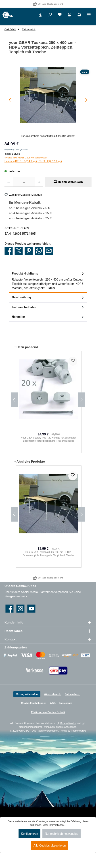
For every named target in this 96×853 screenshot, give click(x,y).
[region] (48, 102)
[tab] (48, 281)
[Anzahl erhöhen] (39, 182)
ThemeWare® (78, 730)
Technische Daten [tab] (24, 307)
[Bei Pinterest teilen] (29, 251)
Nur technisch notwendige (61, 833)
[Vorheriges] (10, 100)
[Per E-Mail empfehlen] (49, 251)
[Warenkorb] (79, 15)
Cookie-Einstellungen (33, 703)
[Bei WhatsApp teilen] (39, 251)
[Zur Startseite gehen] (7, 15)
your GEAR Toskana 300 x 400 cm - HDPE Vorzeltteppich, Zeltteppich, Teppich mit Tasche (48, 554)
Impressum (65, 703)
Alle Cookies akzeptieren (49, 845)
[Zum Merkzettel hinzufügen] (72, 361)
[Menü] (89, 15)
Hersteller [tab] (18, 316)
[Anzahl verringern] (8, 182)
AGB (53, 703)
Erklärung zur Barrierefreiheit (48, 712)
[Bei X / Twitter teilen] (19, 251)
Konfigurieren (29, 833)
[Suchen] (50, 15)
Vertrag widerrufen (27, 694)
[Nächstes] (86, 100)
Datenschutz (72, 694)
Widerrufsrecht (52, 694)
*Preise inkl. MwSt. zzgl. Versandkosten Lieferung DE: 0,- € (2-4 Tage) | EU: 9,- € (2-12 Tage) (33, 159)
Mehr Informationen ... (54, 825)
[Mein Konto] (69, 15)
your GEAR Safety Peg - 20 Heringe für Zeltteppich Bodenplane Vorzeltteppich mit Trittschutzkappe (48, 439)
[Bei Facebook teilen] (9, 251)
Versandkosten (68, 723)
